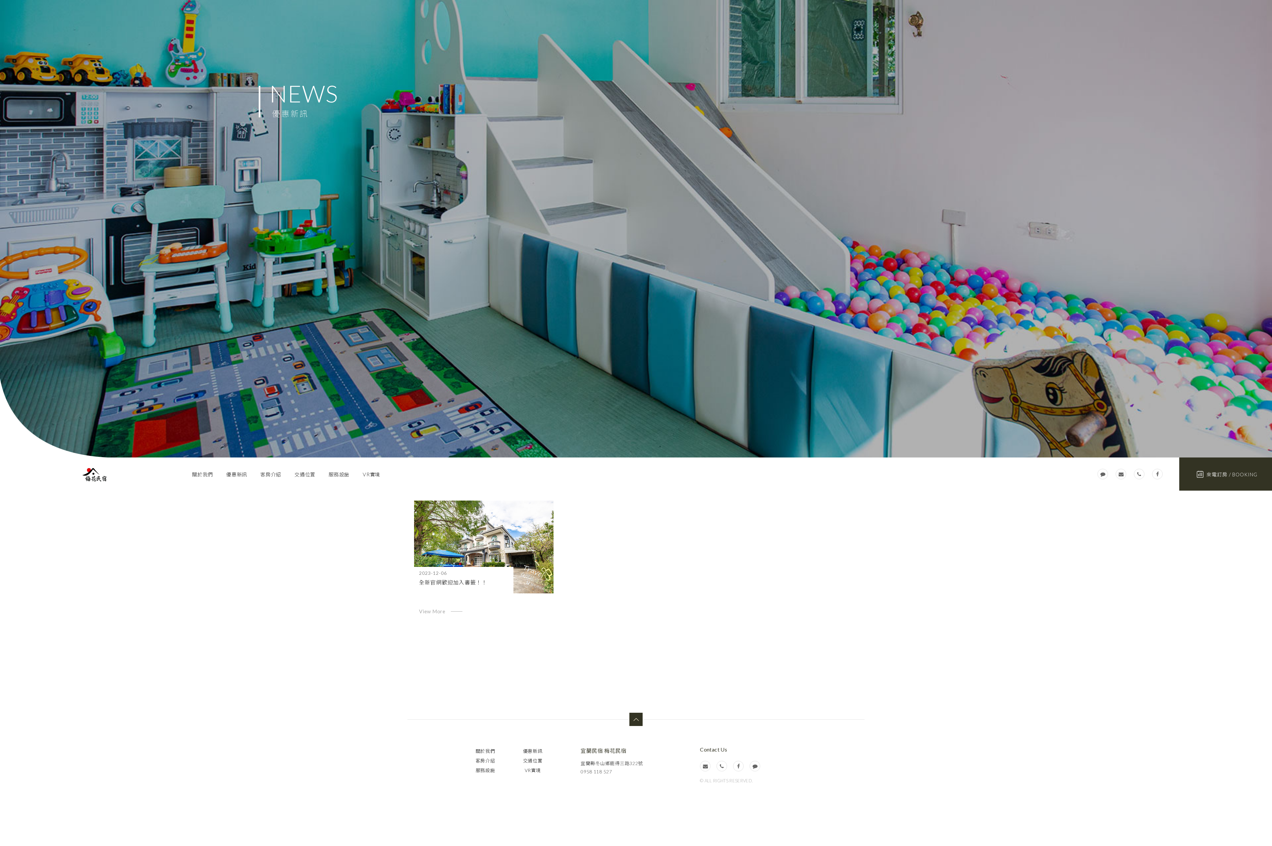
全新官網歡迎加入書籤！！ (453, 582)
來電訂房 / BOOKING (1231, 474)
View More (432, 611)
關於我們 (202, 474)
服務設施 (339, 474)
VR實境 (371, 474)
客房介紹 (270, 474)
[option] (636, 228)
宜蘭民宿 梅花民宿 (94, 474)
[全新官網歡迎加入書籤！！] (484, 547)
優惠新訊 (236, 474)
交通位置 (304, 474)
